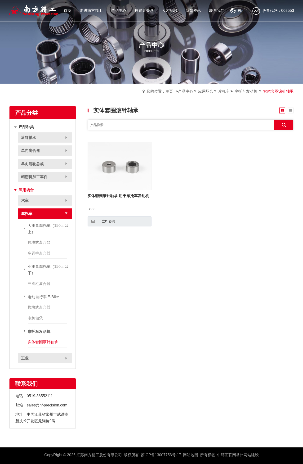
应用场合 (205, 91)
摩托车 (224, 91)
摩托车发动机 (246, 91)
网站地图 (190, 455)
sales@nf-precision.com (47, 405)
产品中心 (185, 91)
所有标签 (207, 455)
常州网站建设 (247, 455)
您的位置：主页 (160, 91)
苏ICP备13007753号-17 (161, 455)
